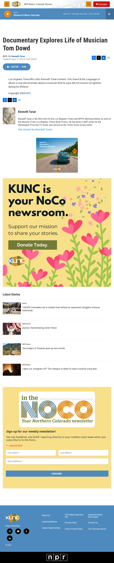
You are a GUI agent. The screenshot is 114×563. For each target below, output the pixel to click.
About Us (46, 515)
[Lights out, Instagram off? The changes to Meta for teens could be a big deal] (12, 370)
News (24, 303)
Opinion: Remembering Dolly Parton (39, 328)
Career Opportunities (51, 528)
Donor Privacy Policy (74, 529)
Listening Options (49, 522)
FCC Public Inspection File (74, 516)
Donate (102, 4)
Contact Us (93, 523)
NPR (28, 93)
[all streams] (110, 13)
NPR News (26, 324)
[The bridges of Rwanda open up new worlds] (12, 349)
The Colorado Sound (97, 529)
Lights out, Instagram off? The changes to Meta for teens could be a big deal (59, 368)
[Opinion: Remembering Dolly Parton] (12, 329)
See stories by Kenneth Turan (35, 129)
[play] (7, 14)
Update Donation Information (95, 516)
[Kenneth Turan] (9, 116)
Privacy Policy (71, 523)
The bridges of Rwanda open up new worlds (43, 348)
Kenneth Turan (18, 56)
